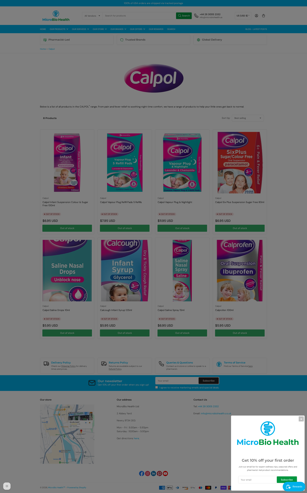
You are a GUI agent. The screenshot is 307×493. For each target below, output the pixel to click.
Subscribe (287, 479)
